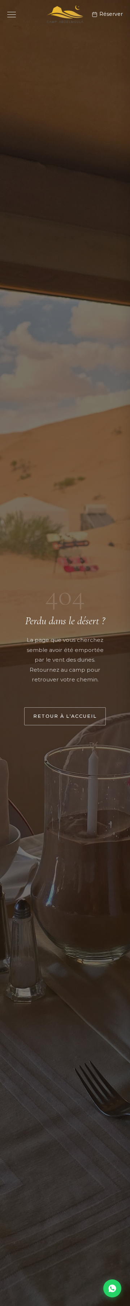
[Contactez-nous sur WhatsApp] (112, 1288)
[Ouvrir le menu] (11, 14)
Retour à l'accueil (65, 716)
